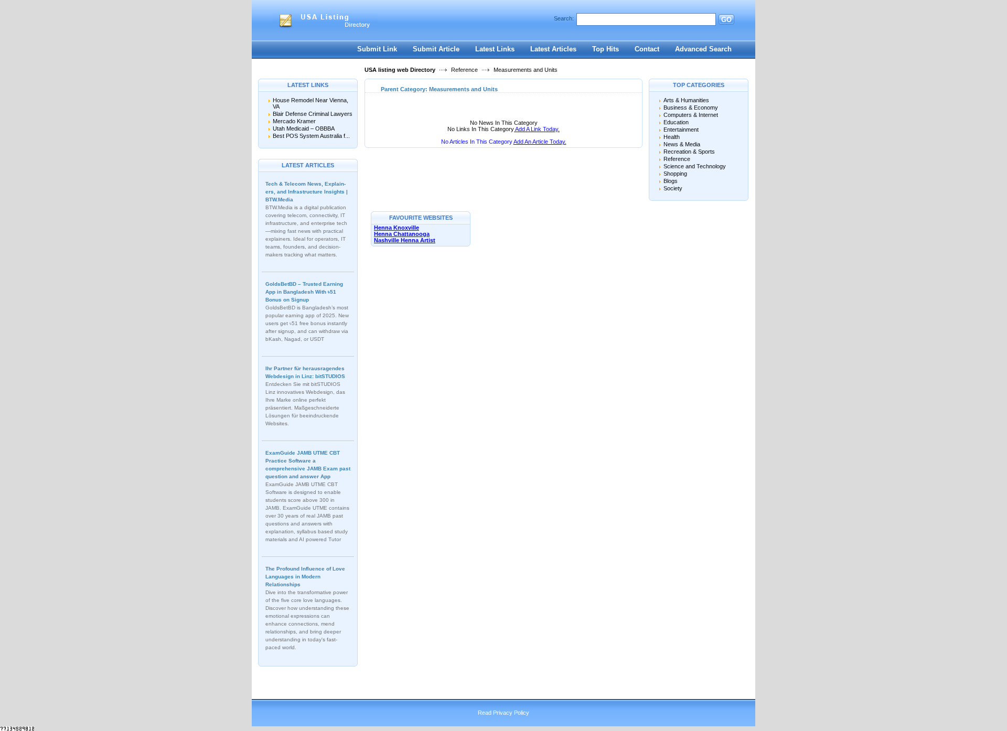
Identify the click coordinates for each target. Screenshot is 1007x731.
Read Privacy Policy (503, 713)
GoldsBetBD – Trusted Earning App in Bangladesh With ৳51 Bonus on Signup (304, 292)
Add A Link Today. (537, 129)
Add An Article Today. (539, 141)
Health (671, 137)
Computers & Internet (690, 115)
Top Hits (605, 49)
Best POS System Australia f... (311, 136)
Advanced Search (703, 49)
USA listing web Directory (400, 70)
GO (726, 20)
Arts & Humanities (686, 100)
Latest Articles (553, 49)
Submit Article (436, 49)
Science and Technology (694, 166)
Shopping (675, 173)
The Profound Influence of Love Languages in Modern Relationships (305, 576)
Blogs (670, 181)
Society (672, 188)
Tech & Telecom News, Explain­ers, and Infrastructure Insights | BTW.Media (306, 191)
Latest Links (495, 49)
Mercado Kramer (294, 121)
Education (676, 122)
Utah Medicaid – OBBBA (304, 128)
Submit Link (377, 49)
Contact (647, 49)
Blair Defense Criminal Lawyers (312, 114)
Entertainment (681, 129)
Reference (464, 70)
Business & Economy (690, 107)
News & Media (681, 144)
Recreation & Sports (689, 151)
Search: (564, 18)
